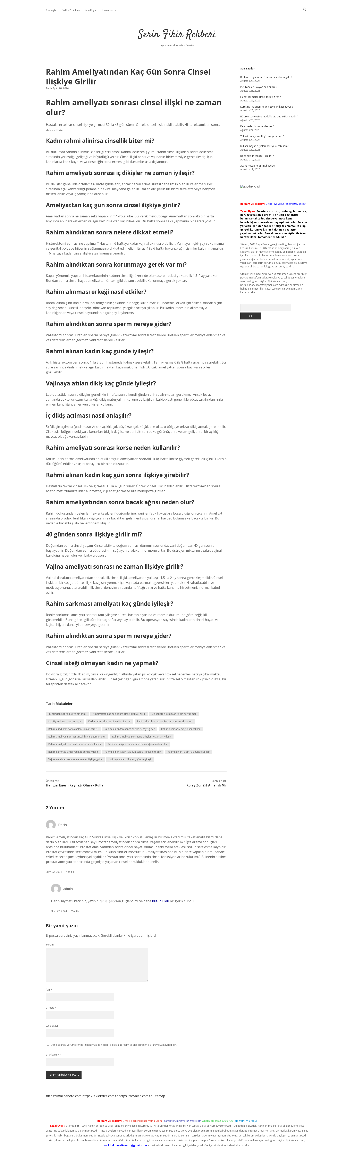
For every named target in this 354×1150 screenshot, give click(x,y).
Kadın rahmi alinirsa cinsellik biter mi (109, 721)
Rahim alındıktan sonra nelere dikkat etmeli (73, 729)
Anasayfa (51, 10)
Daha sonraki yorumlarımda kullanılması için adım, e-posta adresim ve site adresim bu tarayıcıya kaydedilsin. (114, 1045)
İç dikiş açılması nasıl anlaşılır (65, 721)
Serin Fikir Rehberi (177, 34)
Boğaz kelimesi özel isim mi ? (257, 156)
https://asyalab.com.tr (135, 1096)
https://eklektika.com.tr (100, 1096)
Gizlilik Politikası (70, 10)
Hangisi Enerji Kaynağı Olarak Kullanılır (78, 785)
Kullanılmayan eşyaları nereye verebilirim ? (264, 146)
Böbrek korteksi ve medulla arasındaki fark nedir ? (269, 116)
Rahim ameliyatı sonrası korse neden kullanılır (74, 744)
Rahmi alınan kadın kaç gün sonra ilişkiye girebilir (133, 751)
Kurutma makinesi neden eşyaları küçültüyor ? (266, 106)
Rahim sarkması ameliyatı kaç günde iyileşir (73, 751)
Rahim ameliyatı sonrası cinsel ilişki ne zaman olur (77, 736)
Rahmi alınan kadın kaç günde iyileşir (189, 751)
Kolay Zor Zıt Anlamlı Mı (206, 785)
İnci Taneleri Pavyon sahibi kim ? (258, 87)
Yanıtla (70, 872)
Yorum (50, 944)
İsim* (49, 989)
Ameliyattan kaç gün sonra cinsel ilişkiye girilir (119, 714)
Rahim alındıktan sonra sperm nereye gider (130, 729)
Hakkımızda (109, 10)
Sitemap (159, 1096)
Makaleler (64, 703)
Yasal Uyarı (91, 10)
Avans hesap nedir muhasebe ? (258, 165)
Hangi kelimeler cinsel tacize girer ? (260, 97)
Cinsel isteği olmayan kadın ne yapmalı (174, 714)
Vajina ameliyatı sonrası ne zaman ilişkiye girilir (75, 759)
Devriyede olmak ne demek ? (257, 126)
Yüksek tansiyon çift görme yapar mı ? (262, 136)
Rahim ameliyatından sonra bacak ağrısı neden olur (137, 744)
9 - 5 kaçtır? (53, 1054)
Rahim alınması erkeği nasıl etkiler (180, 729)
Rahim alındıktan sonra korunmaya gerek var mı (164, 721)
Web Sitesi (52, 1025)
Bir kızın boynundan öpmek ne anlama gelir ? (266, 77)
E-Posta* (51, 1007)
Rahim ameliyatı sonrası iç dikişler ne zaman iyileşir (141, 736)
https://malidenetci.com (64, 1096)
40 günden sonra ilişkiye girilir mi (67, 714)
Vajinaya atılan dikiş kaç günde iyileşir (130, 759)
